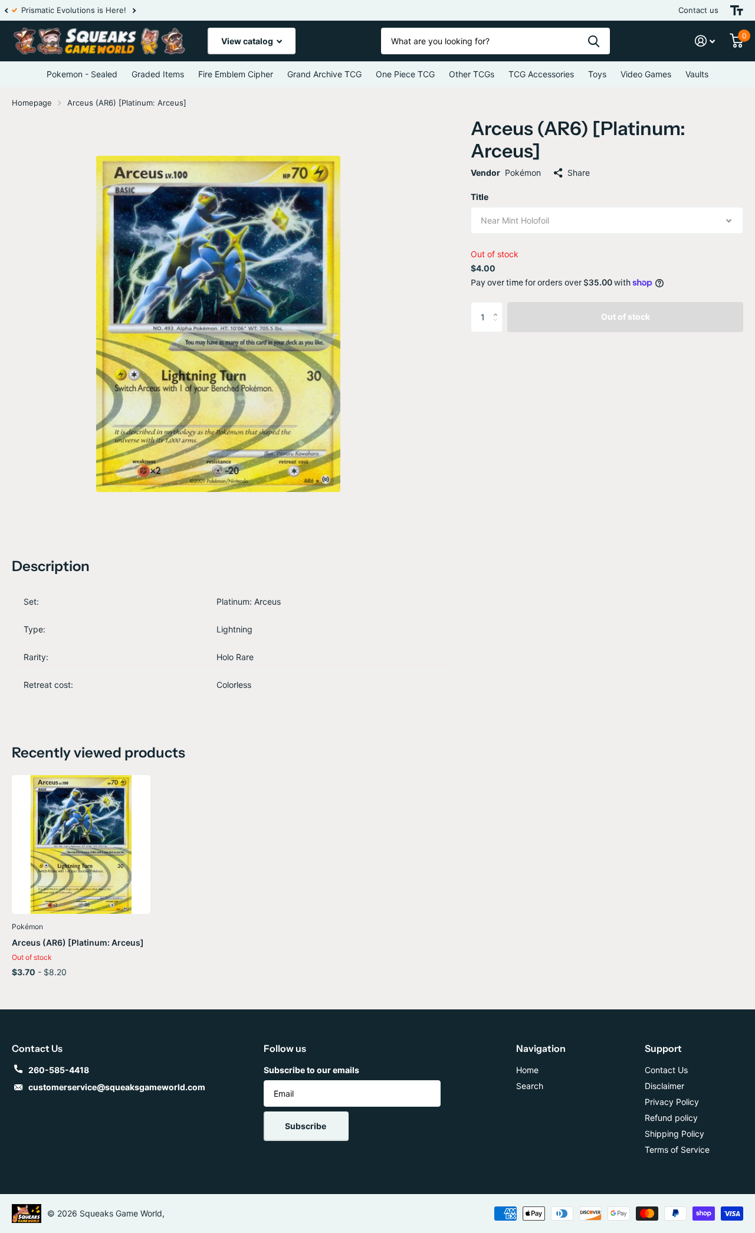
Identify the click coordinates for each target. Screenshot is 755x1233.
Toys (597, 74)
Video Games (646, 74)
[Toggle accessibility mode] (736, 10)
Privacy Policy (672, 1102)
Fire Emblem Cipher (235, 74)
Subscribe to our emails (311, 1070)
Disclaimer (664, 1086)
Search (529, 1086)
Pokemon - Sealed (82, 74)
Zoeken (593, 41)
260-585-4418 (58, 1070)
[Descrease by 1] (498, 327)
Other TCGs (471, 74)
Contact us (698, 10)
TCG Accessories (541, 74)
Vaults (696, 74)
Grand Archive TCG (324, 74)
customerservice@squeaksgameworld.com (116, 1087)
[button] (6, 10)
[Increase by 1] (498, 306)
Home (527, 1070)
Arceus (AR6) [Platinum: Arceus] (78, 942)
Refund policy (671, 1118)
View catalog (248, 41)
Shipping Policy (674, 1134)
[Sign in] (705, 41)
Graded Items (158, 74)
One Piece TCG (405, 74)
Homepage (32, 102)
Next (141, 10)
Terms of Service (677, 1150)
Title (479, 197)
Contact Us (666, 1070)
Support (663, 1048)
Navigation (541, 1048)
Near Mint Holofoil (515, 220)
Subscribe (306, 1126)
